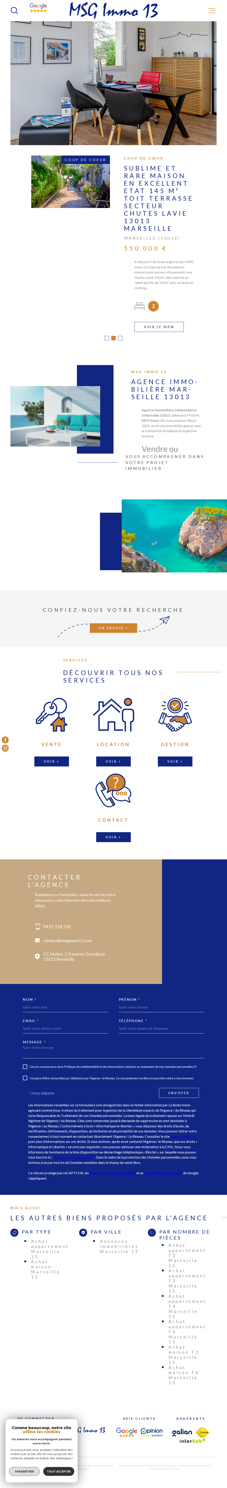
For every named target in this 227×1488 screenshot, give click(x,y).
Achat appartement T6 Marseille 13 (187, 1326)
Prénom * (130, 994)
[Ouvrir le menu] (213, 11)
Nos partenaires (200, 1460)
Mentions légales (167, 1460)
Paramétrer (24, 1471)
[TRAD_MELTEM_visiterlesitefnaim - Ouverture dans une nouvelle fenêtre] (202, 1427)
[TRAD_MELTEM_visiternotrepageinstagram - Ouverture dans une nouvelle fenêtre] (5, 748)
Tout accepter (58, 1471)
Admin (184, 1460)
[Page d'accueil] (114, 10)
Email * (31, 1015)
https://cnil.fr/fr (182, 1131)
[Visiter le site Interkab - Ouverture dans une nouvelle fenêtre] (192, 1435)
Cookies (175, 1464)
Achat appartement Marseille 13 (50, 1244)
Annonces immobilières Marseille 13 (119, 1241)
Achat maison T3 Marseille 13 (183, 1349)
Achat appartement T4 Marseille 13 (187, 1301)
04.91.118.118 (56, 921)
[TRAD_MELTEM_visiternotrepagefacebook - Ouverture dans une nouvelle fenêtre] (5, 739)
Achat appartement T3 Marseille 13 (187, 1275)
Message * (34, 1037)
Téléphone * (133, 1015)
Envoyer (178, 1088)
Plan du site (148, 1460)
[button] (108, 129)
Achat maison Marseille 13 (45, 1264)
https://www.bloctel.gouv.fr (74, 1152)
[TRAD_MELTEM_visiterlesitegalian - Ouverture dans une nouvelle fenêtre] (182, 1427)
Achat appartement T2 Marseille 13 (187, 1250)
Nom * (30, 994)
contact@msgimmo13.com (67, 935)
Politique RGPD (159, 1463)
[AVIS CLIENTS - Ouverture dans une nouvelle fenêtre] (126, 1427)
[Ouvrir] (14, 11)
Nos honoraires (129, 1460)
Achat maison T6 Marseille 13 (183, 1370)
